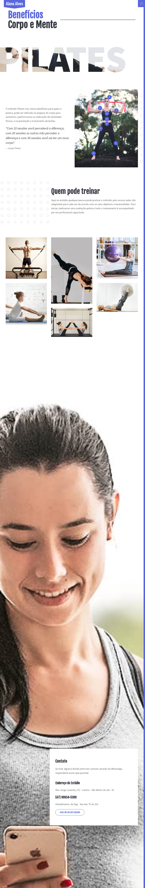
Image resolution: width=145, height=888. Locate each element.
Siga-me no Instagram (70, 812)
